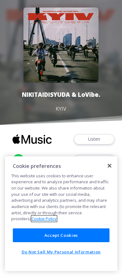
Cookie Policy (44, 218)
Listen (94, 139)
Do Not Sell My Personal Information (61, 252)
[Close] (109, 166)
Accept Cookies (61, 235)
